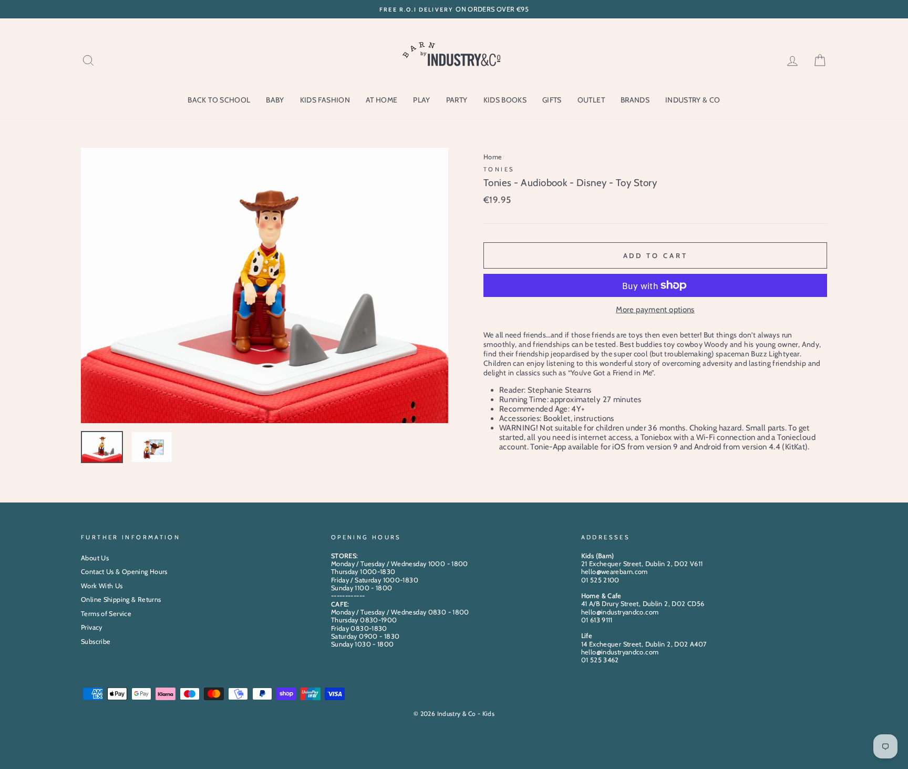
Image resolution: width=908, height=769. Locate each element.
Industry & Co (692, 100)
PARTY (457, 100)
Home (492, 157)
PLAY (421, 100)
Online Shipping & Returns (121, 599)
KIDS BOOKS (505, 100)
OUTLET (591, 100)
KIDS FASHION (325, 100)
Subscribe (95, 641)
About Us (95, 558)
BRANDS (635, 100)
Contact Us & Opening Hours (124, 572)
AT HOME (381, 100)
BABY (275, 100)
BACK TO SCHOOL (219, 100)
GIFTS (552, 100)
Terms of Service (106, 614)
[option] (454, 9)
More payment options (655, 309)
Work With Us (102, 586)
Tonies (498, 169)
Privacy (91, 627)
